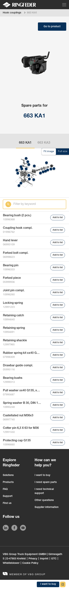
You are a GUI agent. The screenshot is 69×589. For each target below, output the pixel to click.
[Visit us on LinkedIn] (6, 528)
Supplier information (47, 507)
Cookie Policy (30, 563)
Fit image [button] (49, 151)
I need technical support (44, 491)
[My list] (63, 584)
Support (8, 496)
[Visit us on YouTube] (23, 528)
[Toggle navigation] (64, 4)
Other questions (44, 500)
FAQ (5, 489)
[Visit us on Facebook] (14, 528)
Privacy (33, 559)
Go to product (52, 26)
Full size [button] (62, 151)
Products (8, 482)
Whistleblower (11, 563)
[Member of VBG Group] (24, 574)
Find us (7, 503)
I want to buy (42, 475)
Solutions (8, 475)
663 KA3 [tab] (44, 143)
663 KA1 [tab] (25, 143)
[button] (17, 173)
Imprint (44, 559)
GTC (53, 559)
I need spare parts (46, 482)
